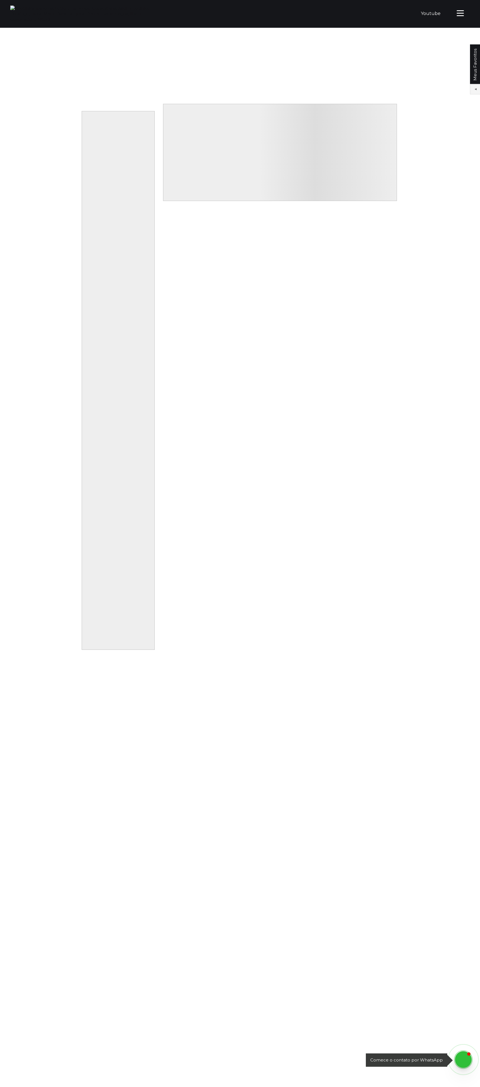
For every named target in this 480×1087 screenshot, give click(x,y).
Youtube (431, 13)
